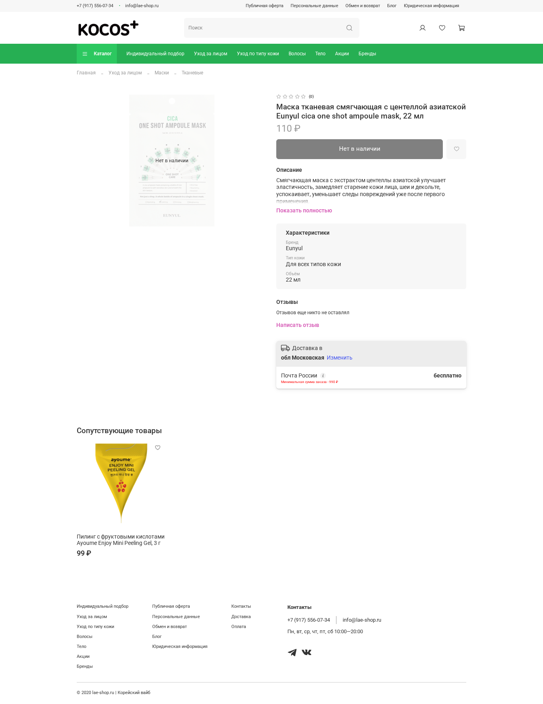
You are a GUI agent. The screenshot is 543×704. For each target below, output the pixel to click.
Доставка (241, 616)
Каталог (103, 53)
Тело (320, 53)
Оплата (238, 626)
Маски (162, 73)
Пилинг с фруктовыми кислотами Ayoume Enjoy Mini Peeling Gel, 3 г (121, 539)
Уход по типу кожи (258, 53)
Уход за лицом (210, 53)
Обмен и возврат (362, 5)
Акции (342, 53)
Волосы (297, 53)
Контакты (241, 606)
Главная (86, 73)
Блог (392, 5)
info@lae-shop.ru (142, 5)
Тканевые (192, 73)
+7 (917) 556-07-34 (95, 5)
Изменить (340, 357)
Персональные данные (314, 5)
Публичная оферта (264, 5)
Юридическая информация (431, 5)
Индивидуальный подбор (155, 53)
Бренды (367, 53)
